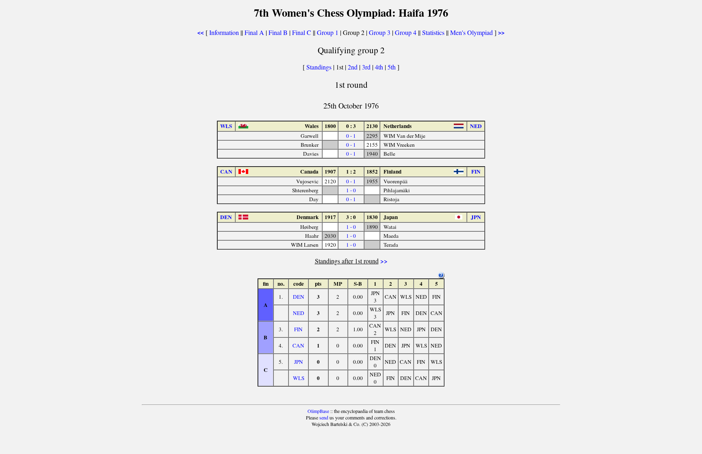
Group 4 (405, 32)
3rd (367, 67)
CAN (298, 345)
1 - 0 (351, 190)
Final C (301, 32)
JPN (298, 361)
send (323, 417)
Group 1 (327, 32)
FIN (298, 329)
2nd (353, 67)
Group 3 (379, 32)
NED (298, 313)
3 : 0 (351, 217)
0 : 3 (351, 126)
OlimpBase (318, 411)
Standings (319, 67)
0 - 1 (351, 135)
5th (392, 67)
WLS (298, 378)
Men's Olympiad (471, 32)
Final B (278, 32)
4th (380, 67)
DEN (298, 296)
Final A (254, 32)
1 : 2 (351, 171)
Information (224, 32)
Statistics (433, 32)
